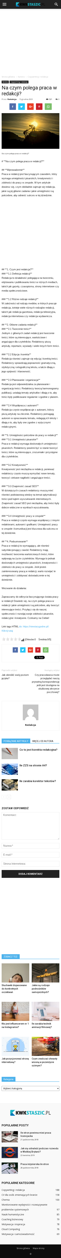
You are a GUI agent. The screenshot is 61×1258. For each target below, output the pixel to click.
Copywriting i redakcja (19, 82)
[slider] (11, 639)
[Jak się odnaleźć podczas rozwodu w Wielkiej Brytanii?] (10, 1152)
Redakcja (12, 99)
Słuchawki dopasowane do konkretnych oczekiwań (14, 988)
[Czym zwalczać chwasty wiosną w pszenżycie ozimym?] (45, 1046)
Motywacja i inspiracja (13, 1224)
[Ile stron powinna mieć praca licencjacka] (10, 1136)
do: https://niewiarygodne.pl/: (34, 626)
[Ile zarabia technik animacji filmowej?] (45, 1011)
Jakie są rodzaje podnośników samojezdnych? (41, 988)
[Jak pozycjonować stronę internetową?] (15, 1046)
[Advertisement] (30, 41)
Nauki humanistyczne (13, 1214)
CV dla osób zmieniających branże (19, 1194)
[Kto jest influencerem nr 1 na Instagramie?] (15, 1011)
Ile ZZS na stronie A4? (33, 765)
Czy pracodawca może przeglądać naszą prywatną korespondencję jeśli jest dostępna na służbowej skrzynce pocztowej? (45, 683)
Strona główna (8, 76)
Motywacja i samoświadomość (18, 1234)
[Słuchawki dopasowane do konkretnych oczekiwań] (15, 972)
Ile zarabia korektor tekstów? (38, 781)
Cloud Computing (11, 1229)
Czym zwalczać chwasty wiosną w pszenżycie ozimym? (44, 1062)
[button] (56, 4)
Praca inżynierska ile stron (34, 1164)
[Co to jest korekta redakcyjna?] (10, 753)
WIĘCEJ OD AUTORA (42, 741)
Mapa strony (38, 1248)
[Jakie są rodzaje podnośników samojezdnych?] (45, 972)
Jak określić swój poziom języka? (15, 676)
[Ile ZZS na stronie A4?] (10, 769)
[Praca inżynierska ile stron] (10, 1168)
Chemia (6, 1199)
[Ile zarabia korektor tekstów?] (10, 785)
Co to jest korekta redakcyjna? (38, 749)
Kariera (5, 82)
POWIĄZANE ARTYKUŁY (16, 741)
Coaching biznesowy (12, 1219)
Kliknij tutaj (7, 630)
